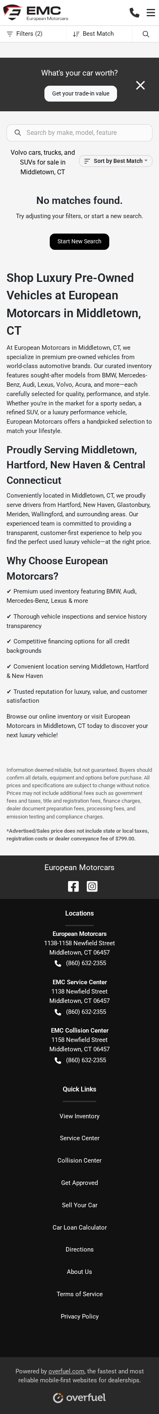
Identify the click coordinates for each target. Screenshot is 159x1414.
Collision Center (79, 1160)
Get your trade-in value (80, 93)
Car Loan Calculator (80, 1227)
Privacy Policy (80, 1316)
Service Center (79, 1138)
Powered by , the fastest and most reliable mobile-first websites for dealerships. (79, 1376)
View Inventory (79, 1116)
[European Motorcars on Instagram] (89, 885)
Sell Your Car (79, 1205)
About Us (79, 1271)
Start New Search (79, 241)
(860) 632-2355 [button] (86, 963)
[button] (134, 12)
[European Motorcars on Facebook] (70, 885)
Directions (80, 1249)
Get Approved (79, 1183)
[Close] (140, 85)
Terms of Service (80, 1294)
